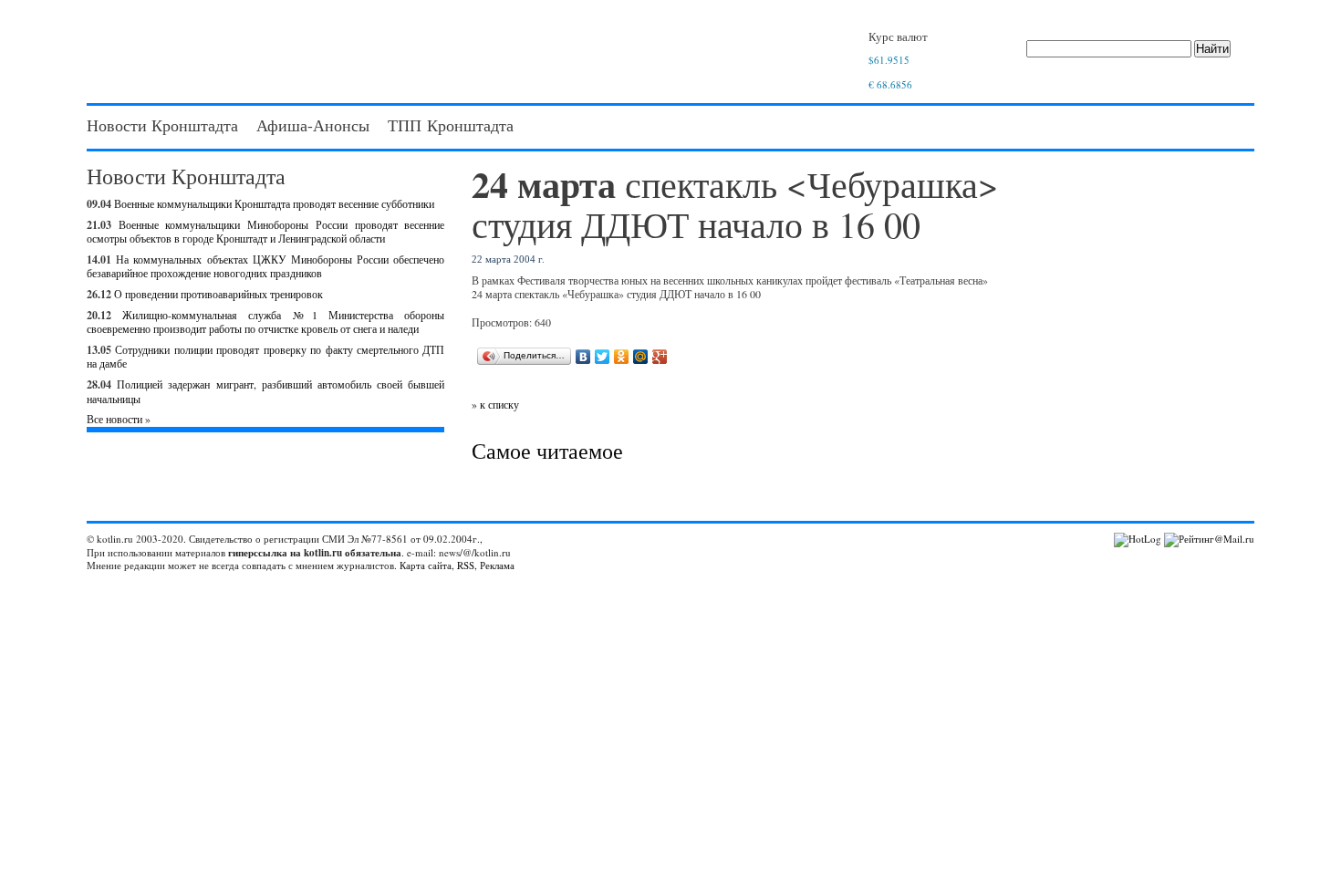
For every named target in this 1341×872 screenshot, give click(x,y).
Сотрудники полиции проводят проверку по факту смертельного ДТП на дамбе (265, 356)
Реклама (497, 565)
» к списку (495, 404)
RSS (465, 565)
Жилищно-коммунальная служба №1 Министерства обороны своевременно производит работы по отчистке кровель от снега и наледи (265, 322)
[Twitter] (602, 357)
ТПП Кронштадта (451, 125)
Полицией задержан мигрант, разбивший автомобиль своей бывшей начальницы (265, 391)
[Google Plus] (660, 357)
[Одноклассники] (621, 357)
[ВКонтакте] (583, 357)
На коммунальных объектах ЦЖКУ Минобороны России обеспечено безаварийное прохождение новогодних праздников (265, 266)
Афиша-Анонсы (312, 125)
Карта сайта (426, 565)
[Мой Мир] (640, 357)
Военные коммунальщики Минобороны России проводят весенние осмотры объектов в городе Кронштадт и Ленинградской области (265, 231)
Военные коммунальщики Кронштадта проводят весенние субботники (274, 203)
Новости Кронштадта (162, 125)
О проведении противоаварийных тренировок (218, 293)
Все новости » (119, 418)
